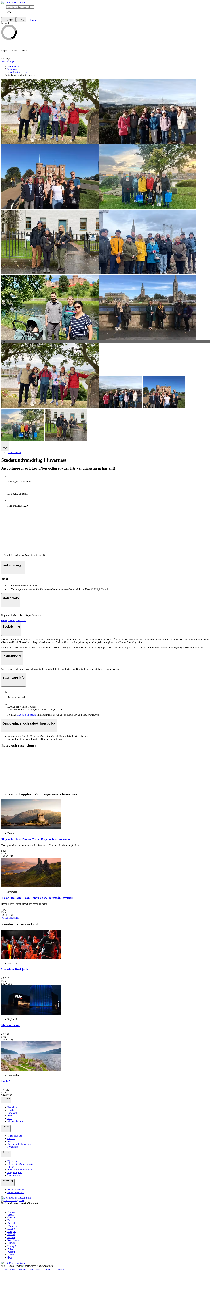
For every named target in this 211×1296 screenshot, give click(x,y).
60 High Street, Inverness (13, 620)
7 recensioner (14, 452)
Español (11, 1228)
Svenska (11, 1254)
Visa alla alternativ (10, 917)
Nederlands (13, 1240)
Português (12, 1246)
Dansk (10, 1220)
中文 (9, 1257)
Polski (10, 1249)
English (11, 1212)
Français (11, 1231)
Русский (11, 1251)
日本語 (11, 1243)
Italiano (11, 1237)
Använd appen (8, 61)
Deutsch (11, 1223)
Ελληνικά (12, 1226)
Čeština (11, 1217)
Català (10, 1214)
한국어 (11, 1234)
